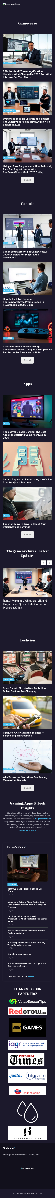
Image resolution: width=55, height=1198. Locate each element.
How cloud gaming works (19, 954)
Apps (6, 423)
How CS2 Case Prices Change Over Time (25, 890)
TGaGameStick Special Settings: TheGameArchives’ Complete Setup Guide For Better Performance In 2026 (27, 349)
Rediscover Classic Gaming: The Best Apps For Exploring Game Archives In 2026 (24, 434)
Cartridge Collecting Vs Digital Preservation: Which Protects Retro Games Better (27, 918)
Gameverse (9, 63)
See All (27, 180)
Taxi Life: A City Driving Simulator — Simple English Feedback (23, 734)
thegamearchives (43, 819)
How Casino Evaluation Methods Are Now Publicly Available (26, 931)
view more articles (17, 976)
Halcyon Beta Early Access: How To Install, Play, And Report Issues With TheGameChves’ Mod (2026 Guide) (27, 169)
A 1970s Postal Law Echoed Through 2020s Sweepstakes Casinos (26, 964)
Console (8, 243)
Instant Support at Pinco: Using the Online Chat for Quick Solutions (27, 481)
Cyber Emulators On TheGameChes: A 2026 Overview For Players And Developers (25, 254)
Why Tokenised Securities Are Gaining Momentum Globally (25, 779)
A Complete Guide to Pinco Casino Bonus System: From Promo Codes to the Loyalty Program (26, 904)
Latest (13, 885)
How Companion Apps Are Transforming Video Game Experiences (26, 943)
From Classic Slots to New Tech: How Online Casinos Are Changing (24, 690)
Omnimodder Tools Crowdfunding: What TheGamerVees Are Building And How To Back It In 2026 (26, 121)
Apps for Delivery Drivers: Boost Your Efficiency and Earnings (24, 525)
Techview (8, 679)
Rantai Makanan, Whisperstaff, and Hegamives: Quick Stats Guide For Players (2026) (25, 604)
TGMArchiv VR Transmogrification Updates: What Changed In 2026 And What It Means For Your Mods (27, 74)
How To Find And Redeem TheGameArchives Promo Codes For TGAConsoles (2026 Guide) (24, 302)
